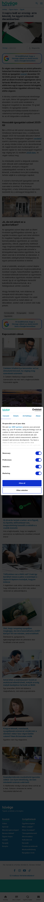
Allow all (22, 483)
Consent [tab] (6, 416)
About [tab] (38, 416)
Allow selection (22, 490)
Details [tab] (16, 416)
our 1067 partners (16, 427)
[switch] (38, 460)
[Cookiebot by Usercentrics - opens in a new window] (32, 410)
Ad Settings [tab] (27, 416)
